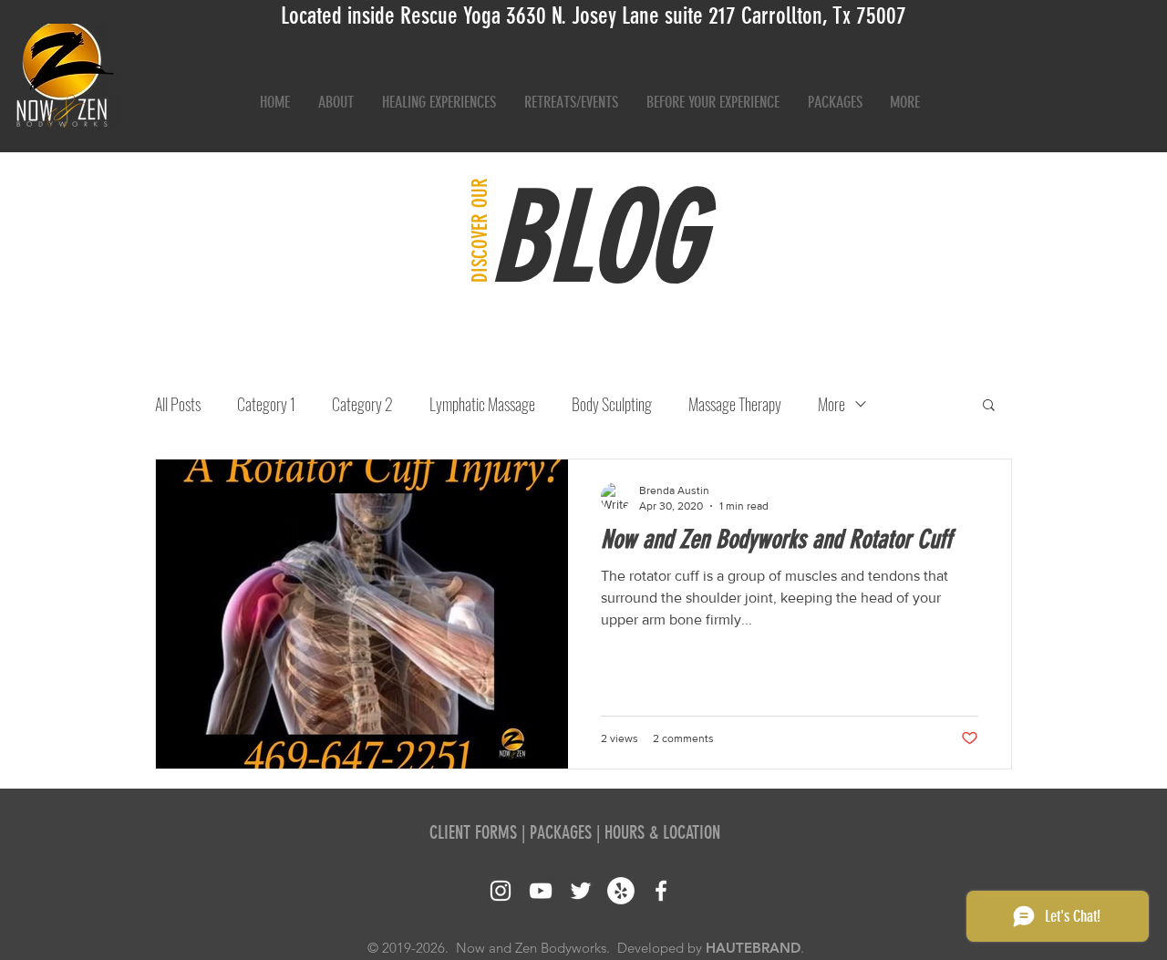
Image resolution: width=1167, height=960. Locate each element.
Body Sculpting (612, 404)
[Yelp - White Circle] (621, 890)
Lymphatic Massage (482, 404)
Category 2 (362, 404)
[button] (988, 406)
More (831, 404)
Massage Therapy (734, 404)
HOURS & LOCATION (662, 832)
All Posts (178, 404)
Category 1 (266, 404)
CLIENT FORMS (473, 832)
